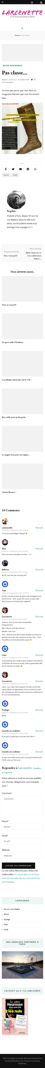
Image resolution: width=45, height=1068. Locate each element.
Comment (7, 793)
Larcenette (25, 768)
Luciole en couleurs (11, 730)
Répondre (39, 527)
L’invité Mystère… (9, 492)
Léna (4, 655)
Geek (6, 929)
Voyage (7, 919)
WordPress (22, 1063)
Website (6, 850)
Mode (15, 175)
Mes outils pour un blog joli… (14, 417)
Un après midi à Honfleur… (13, 342)
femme (6, 175)
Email (5, 835)
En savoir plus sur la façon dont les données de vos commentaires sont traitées (21, 878)
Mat (4, 548)
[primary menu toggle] (23, 28)
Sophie (5, 80)
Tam (4, 590)
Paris (6, 924)
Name (5, 821)
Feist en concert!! (9, 305)
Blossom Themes (23, 1061)
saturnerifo (7, 527)
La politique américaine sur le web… (17, 380)
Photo (6, 914)
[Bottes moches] (22, 153)
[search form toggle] (41, 3)
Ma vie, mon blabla (12, 65)
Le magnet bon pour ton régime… (16, 455)
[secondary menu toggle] (2, 2)
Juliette (5, 569)
